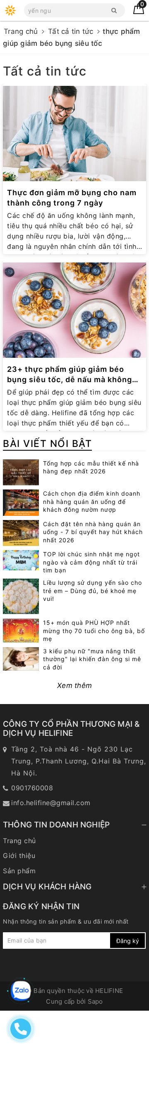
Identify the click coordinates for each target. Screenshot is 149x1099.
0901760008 (32, 788)
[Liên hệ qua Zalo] (20, 991)
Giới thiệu (19, 855)
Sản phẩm (19, 871)
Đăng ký (127, 940)
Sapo (95, 1001)
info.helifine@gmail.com (51, 803)
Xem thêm (74, 685)
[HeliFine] (10, 10)
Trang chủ (19, 841)
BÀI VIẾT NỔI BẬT (47, 443)
